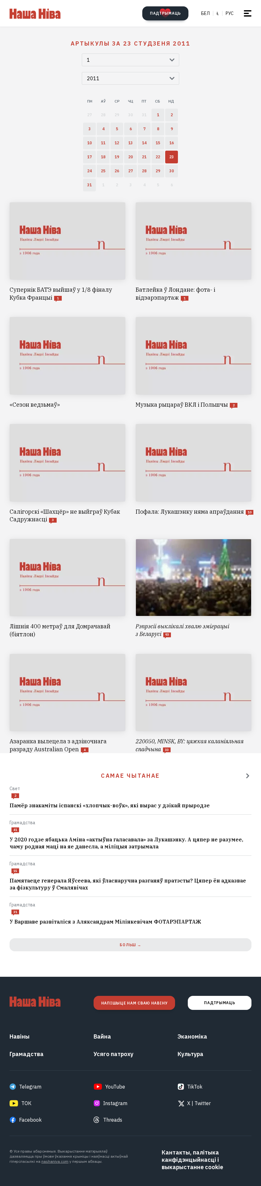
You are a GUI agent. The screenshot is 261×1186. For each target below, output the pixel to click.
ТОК (26, 1103)
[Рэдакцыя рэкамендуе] (247, 776)
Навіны (20, 1036)
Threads (112, 1120)
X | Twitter (199, 1103)
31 (15, 912)
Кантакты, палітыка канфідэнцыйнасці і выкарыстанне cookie (192, 1160)
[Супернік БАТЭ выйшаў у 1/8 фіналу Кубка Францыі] (67, 252)
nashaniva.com (54, 1161)
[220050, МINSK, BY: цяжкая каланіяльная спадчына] (193, 704)
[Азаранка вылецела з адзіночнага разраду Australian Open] (67, 704)
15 (15, 871)
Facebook (30, 1120)
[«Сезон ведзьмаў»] (67, 363)
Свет (15, 788)
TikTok (194, 1086)
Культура (190, 1054)
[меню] (247, 13)
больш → (130, 944)
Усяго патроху (113, 1054)
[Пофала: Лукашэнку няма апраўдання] (193, 474)
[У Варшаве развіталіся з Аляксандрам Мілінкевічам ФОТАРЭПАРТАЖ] (130, 921)
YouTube (115, 1086)
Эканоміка (192, 1036)
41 (15, 830)
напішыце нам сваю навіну (134, 1003)
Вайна (102, 1036)
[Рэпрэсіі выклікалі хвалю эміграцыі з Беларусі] (193, 589)
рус (230, 13)
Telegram (30, 1086)
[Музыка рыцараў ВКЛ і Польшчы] (193, 363)
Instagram (115, 1103)
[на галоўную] (35, 13)
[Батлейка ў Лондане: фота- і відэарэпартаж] (193, 252)
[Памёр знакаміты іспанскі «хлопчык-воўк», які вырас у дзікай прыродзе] (130, 805)
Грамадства (22, 822)
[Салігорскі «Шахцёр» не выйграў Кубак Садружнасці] (67, 474)
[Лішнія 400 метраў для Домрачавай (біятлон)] (67, 589)
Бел (205, 13)
